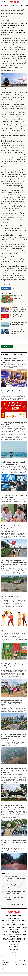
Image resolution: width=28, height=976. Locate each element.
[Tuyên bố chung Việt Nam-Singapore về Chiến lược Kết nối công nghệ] (5, 309)
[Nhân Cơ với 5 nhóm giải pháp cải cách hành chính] (14, 513)
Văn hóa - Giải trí (5, 962)
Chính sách (4, 964)
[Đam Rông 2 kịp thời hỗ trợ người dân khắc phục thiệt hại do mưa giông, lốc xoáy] (14, 688)
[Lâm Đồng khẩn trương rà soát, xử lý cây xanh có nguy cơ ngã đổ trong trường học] (14, 792)
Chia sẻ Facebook (6, 288)
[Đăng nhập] (26, 2)
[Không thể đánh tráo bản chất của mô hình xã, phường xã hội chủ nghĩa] (14, 721)
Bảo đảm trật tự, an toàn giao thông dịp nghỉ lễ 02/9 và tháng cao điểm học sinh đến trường (13, 807)
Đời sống (17, 958)
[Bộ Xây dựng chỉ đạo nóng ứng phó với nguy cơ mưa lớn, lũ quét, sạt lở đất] (14, 861)
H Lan (2, 19)
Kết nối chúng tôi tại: (14, 949)
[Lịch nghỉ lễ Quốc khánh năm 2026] (5, 317)
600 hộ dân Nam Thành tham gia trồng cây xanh (13, 527)
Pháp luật (3, 960)
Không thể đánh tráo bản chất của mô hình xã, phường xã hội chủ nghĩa (13, 703)
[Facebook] (15, 952)
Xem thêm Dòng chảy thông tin (12, 354)
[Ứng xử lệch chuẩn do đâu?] (14, 618)
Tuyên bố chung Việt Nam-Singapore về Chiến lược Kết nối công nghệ (18, 309)
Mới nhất (6, 5)
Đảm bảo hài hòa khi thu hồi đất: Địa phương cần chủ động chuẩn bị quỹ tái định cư (14, 736)
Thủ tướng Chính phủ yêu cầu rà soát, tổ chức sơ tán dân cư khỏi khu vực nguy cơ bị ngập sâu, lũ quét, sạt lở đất (14, 564)
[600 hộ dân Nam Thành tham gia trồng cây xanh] (14, 548)
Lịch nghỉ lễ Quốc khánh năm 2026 (16, 316)
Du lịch (16, 962)
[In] (13, 288)
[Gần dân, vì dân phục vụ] (7, 299)
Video (2, 968)
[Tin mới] (5, 2)
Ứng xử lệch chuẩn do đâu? (10, 596)
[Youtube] (12, 952)
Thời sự (17, 5)
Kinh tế (22, 5)
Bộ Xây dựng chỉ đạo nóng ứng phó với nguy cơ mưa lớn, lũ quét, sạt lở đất (13, 842)
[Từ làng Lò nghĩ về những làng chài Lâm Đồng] (5, 324)
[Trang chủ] (2, 6)
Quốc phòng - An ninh (20, 960)
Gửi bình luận (7, 346)
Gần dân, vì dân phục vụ (19, 297)
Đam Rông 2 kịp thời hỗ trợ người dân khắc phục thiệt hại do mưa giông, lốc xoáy (13, 666)
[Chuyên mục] (2, 2)
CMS (11, 973)
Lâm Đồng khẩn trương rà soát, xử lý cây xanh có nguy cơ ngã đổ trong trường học (14, 770)
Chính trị (12, 5)
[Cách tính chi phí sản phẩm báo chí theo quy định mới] (5, 331)
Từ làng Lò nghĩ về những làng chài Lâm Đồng (18, 323)
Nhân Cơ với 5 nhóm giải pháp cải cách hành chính (14, 496)
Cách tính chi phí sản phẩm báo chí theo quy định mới (17, 331)
